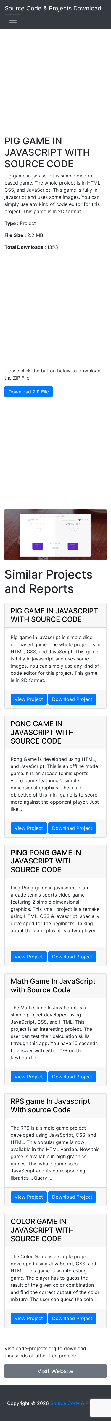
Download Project (72, 699)
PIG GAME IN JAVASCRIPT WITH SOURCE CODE (54, 615)
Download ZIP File (28, 392)
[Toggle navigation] (13, 20)
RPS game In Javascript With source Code (50, 1105)
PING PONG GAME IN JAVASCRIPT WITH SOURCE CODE (46, 861)
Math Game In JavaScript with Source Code (53, 985)
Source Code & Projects (77, 1403)
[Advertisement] (55, 79)
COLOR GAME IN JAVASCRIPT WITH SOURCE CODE (42, 1230)
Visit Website (55, 1371)
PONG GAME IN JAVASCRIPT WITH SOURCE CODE (42, 732)
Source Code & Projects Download (53, 8)
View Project (29, 699)
